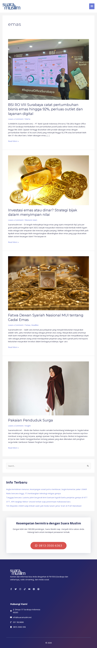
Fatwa (27, 325)
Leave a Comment (15, 119)
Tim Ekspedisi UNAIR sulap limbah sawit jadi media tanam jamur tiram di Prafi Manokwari (44, 506)
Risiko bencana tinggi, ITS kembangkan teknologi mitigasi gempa (33, 493)
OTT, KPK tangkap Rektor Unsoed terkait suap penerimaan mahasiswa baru (38, 501)
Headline (35, 325)
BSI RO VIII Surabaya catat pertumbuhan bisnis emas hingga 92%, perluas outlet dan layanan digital (45, 109)
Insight (28, 425)
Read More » (13, 141)
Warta (27, 119)
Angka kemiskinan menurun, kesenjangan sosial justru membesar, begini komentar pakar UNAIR (46, 489)
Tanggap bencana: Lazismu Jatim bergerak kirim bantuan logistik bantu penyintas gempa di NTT (47, 497)
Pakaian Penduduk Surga (30, 420)
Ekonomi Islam (31, 220)
